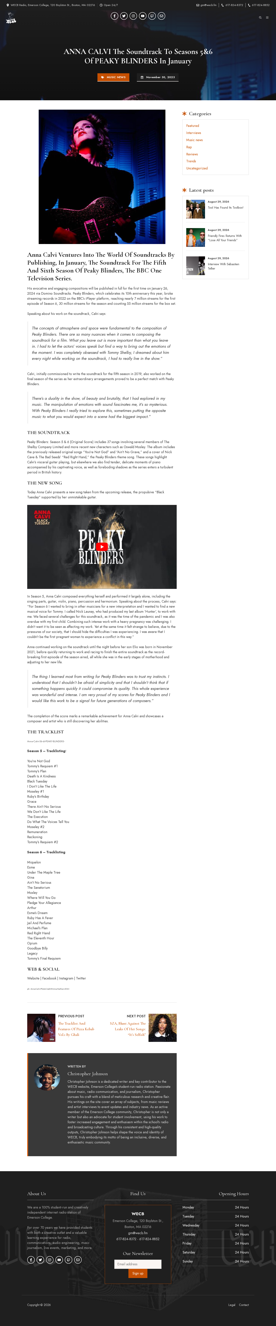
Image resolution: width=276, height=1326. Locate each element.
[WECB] (11, 17)
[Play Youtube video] (102, 547)
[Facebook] (114, 16)
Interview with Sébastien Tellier (223, 266)
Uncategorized (197, 168)
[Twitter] (124, 16)
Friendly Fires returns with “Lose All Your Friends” (225, 238)
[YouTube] (142, 16)
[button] (260, 17)
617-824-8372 (234, 5)
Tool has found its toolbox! (226, 207)
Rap (189, 147)
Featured (192, 125)
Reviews (192, 154)
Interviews (193, 132)
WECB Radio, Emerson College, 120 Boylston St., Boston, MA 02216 (53, 5)
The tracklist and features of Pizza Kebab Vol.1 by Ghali (76, 1029)
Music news (116, 77)
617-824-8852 (261, 5)
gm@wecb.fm (208, 5)
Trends (191, 161)
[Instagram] (133, 16)
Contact (244, 1305)
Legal (231, 1305)
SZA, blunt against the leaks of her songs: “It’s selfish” (128, 1029)
